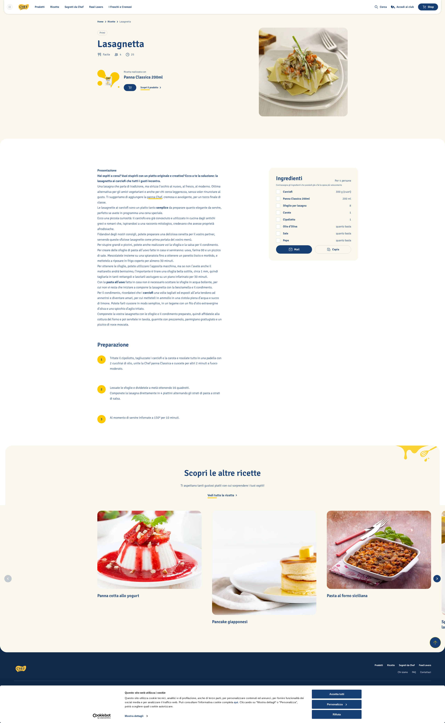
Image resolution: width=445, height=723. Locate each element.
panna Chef (154, 197)
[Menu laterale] (10, 7)
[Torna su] (435, 642)
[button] (40, 7)
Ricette (111, 21)
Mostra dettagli (134, 715)
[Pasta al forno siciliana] (379, 550)
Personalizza (335, 704)
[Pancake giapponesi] (264, 563)
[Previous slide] (8, 578)
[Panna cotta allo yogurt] (149, 550)
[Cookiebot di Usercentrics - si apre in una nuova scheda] (102, 716)
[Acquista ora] (130, 87)
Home (100, 21)
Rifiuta (337, 714)
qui (236, 702)
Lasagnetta (125, 21)
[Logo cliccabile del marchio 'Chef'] (24, 7)
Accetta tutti (336, 694)
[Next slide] (437, 578)
